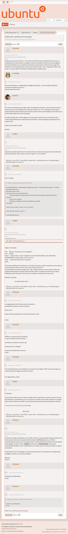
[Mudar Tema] (12, 2)
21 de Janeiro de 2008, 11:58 (11, 146)
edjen (15, 134)
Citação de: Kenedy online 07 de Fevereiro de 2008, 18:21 (20, 499)
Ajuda (43, 531)
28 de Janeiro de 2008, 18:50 (11, 432)
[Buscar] (54, 20)
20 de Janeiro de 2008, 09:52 (15, 81)
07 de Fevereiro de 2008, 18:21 (16, 472)
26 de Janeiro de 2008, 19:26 (15, 300)
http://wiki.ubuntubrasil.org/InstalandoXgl (18, 405)
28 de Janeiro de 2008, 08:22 (15, 365)
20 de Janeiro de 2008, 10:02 (15, 104)
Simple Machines (18, 531)
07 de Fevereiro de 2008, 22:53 (16, 494)
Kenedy (16, 48)
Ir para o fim (8, 44)
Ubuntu (4, 528)
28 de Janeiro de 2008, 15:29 (15, 389)
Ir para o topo (8, 514)
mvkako (16, 73)
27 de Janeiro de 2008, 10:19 (15, 332)
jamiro (15, 95)
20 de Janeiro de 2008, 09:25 (11, 55)
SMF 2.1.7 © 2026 (7, 531)
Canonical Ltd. (12, 528)
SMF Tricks (19, 524)
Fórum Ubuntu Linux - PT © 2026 (56, 529)
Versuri (16, 420)
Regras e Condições (51, 531)
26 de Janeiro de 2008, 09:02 (11, 232)
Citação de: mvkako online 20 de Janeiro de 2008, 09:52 (19, 183)
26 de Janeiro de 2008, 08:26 (15, 174)
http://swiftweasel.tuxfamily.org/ (18, 510)
